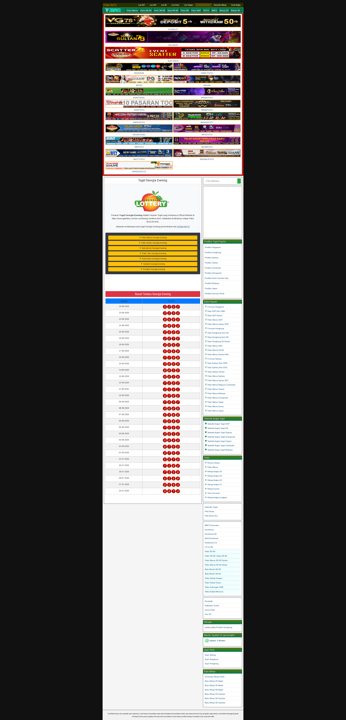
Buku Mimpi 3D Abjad (214, 685)
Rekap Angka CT (214, 484)
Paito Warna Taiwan (215, 389)
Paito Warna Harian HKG (218, 354)
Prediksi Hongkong (224, 627)
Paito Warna (132, 10)
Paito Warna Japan (215, 411)
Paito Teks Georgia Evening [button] (154, 253)
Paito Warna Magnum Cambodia (221, 385)
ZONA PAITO (110, 5)
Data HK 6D (173, 10)
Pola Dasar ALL (211, 516)
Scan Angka (235, 5)
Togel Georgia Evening (152, 180)
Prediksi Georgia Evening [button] (154, 269)
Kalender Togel (211, 507)
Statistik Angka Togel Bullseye (220, 450)
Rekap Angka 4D (214, 480)
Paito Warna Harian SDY (217, 380)
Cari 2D (208, 614)
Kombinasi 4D (211, 534)
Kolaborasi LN (211, 543)
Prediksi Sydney (211, 258)
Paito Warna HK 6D (215, 350)
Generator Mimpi (220, 5)
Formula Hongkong (215, 328)
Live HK (164, 5)
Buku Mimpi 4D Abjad (214, 690)
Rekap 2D (224, 10)
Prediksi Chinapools (213, 273)
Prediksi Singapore (213, 247)
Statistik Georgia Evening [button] (154, 264)
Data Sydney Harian (216, 372)
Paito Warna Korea (215, 406)
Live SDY (141, 5)
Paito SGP (196, 10)
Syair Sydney (210, 655)
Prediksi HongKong (213, 252)
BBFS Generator (212, 525)
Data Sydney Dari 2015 (217, 367)
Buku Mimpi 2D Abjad (214, 681)
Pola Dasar (209, 511)
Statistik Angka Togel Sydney (219, 432)
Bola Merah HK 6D (213, 574)
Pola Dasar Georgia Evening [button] (153, 259)
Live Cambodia (203, 5)
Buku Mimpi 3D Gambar (215, 698)
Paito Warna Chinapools (217, 398)
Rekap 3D (235, 10)
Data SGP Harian (214, 315)
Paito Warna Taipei (215, 402)
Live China (175, 5)
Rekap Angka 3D (214, 476)
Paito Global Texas (213, 583)
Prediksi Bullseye (212, 283)
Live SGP (153, 5)
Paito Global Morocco (214, 592)
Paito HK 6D (146, 10)
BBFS (214, 10)
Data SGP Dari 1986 (216, 311)
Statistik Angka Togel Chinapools (221, 437)
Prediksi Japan (211, 288)
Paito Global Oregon (213, 578)
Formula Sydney (214, 359)
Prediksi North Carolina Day (216, 278)
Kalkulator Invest (212, 605)
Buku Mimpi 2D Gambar (215, 694)
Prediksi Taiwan (211, 263)
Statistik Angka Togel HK (217, 428)
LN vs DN (209, 547)
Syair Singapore (211, 659)
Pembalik (209, 601)
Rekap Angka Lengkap (217, 497)
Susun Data (210, 610)
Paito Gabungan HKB (214, 587)
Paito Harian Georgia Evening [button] (154, 243)
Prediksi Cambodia (213, 268)
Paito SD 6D (159, 10)
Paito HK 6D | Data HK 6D (216, 556)
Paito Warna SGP (214, 320)
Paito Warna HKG (214, 346)
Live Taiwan (188, 5)
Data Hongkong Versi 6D (218, 337)
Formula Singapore (215, 307)
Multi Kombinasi (211, 538)
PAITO (206, 10)
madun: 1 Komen (217, 641)
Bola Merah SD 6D (213, 569)
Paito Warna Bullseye (216, 393)
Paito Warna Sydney (216, 376)
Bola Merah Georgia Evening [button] (153, 248)
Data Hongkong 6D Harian (218, 341)
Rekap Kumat (213, 489)
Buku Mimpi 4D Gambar (215, 703)
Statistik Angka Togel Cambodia (220, 445)
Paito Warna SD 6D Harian (216, 560)
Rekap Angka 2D (214, 471)
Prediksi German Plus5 (214, 293)
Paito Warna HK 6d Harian (216, 565)
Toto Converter (213, 493)
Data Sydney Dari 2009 (217, 363)
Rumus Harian (213, 463)
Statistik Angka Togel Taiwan (219, 441)
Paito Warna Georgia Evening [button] (154, 237)
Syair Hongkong (211, 664)
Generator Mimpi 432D (214, 677)
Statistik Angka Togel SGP (218, 424)
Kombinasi (209, 530)
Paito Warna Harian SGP (218, 324)
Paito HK (185, 10)
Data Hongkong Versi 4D (218, 333)
